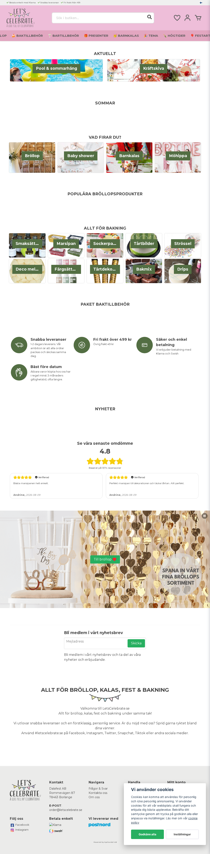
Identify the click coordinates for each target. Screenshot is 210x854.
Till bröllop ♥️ (105, 559)
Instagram (22, 829)
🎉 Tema (151, 36)
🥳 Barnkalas (126, 36)
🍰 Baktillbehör (27, 36)
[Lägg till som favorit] (176, 18)
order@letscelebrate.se (65, 810)
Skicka (136, 643)
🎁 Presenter (96, 36)
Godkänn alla (147, 834)
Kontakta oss (98, 793)
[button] (201, 2)
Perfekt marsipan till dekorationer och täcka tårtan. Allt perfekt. (146, 483)
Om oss (94, 797)
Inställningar (182, 834)
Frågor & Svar (98, 788)
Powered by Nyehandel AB (105, 842)
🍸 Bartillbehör (63, 36)
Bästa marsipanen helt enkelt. (31, 483)
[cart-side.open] (198, 18)
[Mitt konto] (187, 18)
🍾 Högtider (174, 36)
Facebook (22, 824)
